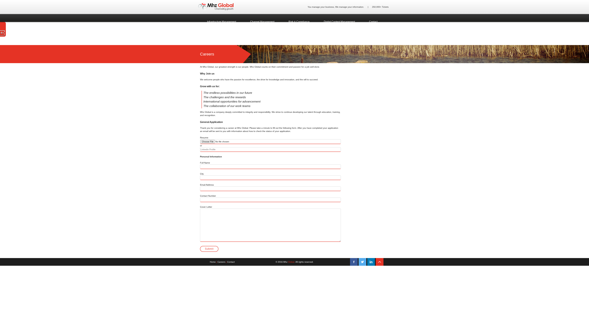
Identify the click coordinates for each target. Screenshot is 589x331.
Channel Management (262, 21)
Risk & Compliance (299, 21)
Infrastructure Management (221, 21)
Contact (373, 21)
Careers (221, 262)
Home (213, 262)
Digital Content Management (339, 21)
